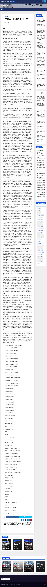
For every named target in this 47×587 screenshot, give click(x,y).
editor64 (17, 548)
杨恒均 (42, 234)
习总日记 (39, 208)
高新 (41, 261)
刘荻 (38, 221)
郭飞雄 (42, 256)
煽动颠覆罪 (30, 563)
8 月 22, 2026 (17, 568)
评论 (7, 541)
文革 (38, 232)
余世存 (42, 215)
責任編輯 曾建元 (7, 548)
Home (45, 584)
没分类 (4, 563)
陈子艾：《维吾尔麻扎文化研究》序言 (41, 122)
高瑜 (38, 263)
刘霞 (41, 221)
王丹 (38, 248)
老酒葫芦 (42, 252)
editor (8, 22)
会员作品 (38, 563)
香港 (38, 261)
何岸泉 (39, 215)
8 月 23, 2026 (6, 568)
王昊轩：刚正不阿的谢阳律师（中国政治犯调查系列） (41, 66)
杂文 (15, 541)
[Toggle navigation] (22, 9)
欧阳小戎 (39, 239)
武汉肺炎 (39, 243)
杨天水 (39, 234)
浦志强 (42, 245)
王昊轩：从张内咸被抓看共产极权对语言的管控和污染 (41, 20)
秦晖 (42, 250)
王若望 (39, 250)
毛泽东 (39, 245)
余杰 (38, 217)
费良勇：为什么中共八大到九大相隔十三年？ (41, 53)
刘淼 (42, 219)
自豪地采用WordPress (4, 584)
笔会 (38, 252)
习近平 (39, 210)
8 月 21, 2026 (29, 568)
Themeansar (17, 584)
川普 (38, 228)
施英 (41, 232)
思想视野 (6, 16)
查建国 (39, 237)
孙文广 (39, 226)
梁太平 (42, 237)
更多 (38, 141)
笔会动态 (30, 541)
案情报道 (27, 563)
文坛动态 (27, 541)
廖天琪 (39, 230)
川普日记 (42, 228)
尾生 (42, 226)
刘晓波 (39, 219)
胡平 (38, 254)
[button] (42, 9)
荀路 (41, 254)
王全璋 (42, 248)
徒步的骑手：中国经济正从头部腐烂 (17, 567)
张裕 (42, 230)
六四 (41, 217)
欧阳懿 (39, 241)
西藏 (38, 256)
